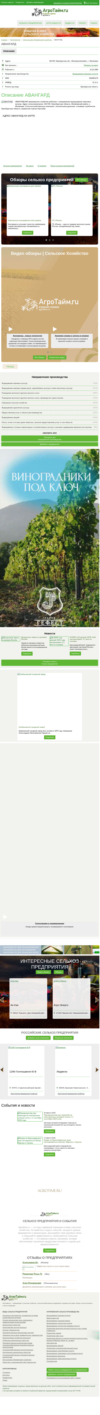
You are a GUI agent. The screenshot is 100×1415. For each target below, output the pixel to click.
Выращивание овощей (50, 417)
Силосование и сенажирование (49, 923)
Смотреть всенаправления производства (49, 438)
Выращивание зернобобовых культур (60, 1351)
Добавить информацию (35, 2)
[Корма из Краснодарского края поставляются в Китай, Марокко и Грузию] (30, 1146)
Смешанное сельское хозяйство (50, 403)
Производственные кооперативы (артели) (18, 1333)
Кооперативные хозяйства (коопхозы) (17, 1338)
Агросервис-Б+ (30, 1262)
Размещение (7, 1378)
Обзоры (58, 972)
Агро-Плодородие (32, 1283)
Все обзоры (81, 180)
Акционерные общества (11, 1325)
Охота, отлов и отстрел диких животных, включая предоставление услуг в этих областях (50, 422)
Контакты (6, 1375)
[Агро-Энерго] (71, 991)
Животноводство (53, 1318)
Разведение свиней (54, 1333)
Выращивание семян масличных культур (61, 1359)
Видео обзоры (43, 972)
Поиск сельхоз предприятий (62, 166)
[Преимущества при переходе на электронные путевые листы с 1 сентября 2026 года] (30, 1122)
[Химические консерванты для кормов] (27, 201)
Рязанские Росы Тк (32, 1274)
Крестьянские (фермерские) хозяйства (17, 1360)
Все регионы (92, 3)
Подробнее (27, 233)
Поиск (94, 23)
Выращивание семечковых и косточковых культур (65, 1353)
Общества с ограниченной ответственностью (19, 1362)
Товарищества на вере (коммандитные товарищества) (23, 1335)
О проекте (42, 166)
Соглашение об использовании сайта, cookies (64, 1378)
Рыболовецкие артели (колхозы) (15, 1327)
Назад (10, 366)
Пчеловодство (52, 1361)
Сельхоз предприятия (30, 23)
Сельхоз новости (7, 2)
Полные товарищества (11, 1330)
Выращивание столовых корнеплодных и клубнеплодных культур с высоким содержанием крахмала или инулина (50, 427)
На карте (30, 166)
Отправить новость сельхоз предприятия (50, 663)
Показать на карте (91, 65)
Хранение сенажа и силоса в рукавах (72, 336)
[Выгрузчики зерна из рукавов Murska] (11, 646)
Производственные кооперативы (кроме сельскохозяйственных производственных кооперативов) (18, 1345)
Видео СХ (70, 23)
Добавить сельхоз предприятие (68, 3)
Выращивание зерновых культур (85, 74)
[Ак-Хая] (28, 991)
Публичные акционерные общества (16, 1340)
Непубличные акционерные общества (17, 1352)
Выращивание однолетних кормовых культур (63, 1326)
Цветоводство (52, 1343)
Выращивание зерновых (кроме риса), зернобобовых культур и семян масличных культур (50, 388)
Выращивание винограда (56, 1356)
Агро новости (53, 23)
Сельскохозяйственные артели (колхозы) (18, 1350)
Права (5, 1380)
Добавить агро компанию (38, 1038)
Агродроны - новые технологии (27, 336)
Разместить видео (57, 357)
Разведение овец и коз (55, 1336)
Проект (82, 23)
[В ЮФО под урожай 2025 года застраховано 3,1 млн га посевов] (59, 646)
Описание (9, 51)
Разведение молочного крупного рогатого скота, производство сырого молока (50, 398)
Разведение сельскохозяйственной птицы (62, 1348)
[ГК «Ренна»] (72, 201)
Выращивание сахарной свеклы (58, 1321)
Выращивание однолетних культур (50, 408)
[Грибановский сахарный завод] (49, 699)
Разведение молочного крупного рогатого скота (50, 393)
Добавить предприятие (50, 444)
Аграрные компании (63, 1038)
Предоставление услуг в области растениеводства (50, 413)
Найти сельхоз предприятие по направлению (67, 1370)
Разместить (20, 2)
